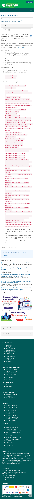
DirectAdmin (9, 386)
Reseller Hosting (10, 360)
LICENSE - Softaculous (12, 409)
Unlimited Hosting (10, 348)
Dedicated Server (22, 18)
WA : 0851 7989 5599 (8, 477)
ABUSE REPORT (10, 442)
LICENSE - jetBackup (11, 420)
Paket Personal (10, 353)
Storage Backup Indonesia (13, 376)
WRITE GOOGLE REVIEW (12, 439)
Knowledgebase (12, 18)
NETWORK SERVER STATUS (13, 437)
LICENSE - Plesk (10, 414)
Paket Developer (10, 358)
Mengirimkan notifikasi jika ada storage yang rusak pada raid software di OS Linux (16, 281)
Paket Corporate (10, 356)
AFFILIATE (8, 434)
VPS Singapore (10, 377)
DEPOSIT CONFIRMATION (13, 432)
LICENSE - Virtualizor (11, 407)
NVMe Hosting (10, 345)
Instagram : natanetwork (9, 479)
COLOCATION (9, 396)
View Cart (29, 2)
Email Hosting (9, 361)
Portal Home (4, 18)
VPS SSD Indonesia (11, 373)
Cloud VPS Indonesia (11, 369)
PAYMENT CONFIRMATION (13, 431)
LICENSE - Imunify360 (11, 419)
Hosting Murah (10, 350)
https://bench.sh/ (22, 47)
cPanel (7, 385)
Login (22, 2)
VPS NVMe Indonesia (11, 371)
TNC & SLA (9, 436)
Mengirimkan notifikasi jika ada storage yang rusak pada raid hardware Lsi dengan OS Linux (16, 288)
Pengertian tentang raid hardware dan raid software (17, 263)
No (7, 256)
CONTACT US (9, 445)
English (17, 2)
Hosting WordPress (11, 351)
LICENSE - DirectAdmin (12, 417)
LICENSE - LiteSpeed (11, 405)
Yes (25, 253)
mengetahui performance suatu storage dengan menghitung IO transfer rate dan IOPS (15, 275)
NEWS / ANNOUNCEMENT (13, 427)
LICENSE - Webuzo (11, 410)
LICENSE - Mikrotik (11, 415)
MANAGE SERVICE (11, 397)
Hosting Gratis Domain (12, 347)
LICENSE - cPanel (10, 412)
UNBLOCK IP (9, 426)
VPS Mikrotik (9, 379)
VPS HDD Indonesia (11, 374)
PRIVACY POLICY (10, 444)
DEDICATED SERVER (11, 394)
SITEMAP (8, 440)
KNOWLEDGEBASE (11, 429)
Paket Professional (11, 355)
